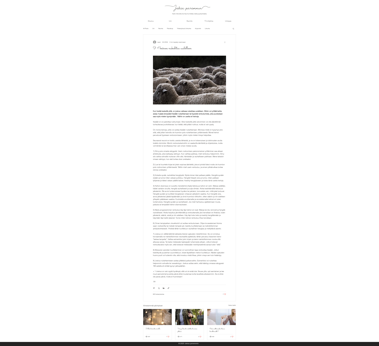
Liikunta (207, 28)
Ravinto (160, 28)
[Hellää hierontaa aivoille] (157, 317)
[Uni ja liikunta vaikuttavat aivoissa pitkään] (189, 317)
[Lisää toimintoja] (225, 42)
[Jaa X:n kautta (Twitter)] (159, 288)
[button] (233, 28)
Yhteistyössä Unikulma (184, 28)
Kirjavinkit (198, 28)
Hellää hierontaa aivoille (153, 329)
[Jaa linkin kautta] (168, 288)
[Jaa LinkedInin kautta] (164, 288)
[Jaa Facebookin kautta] (154, 288)
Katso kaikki (232, 305)
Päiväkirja (170, 28)
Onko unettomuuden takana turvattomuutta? (217, 330)
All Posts (145, 28)
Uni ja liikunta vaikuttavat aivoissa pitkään (187, 330)
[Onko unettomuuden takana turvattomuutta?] (221, 317)
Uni (153, 28)
